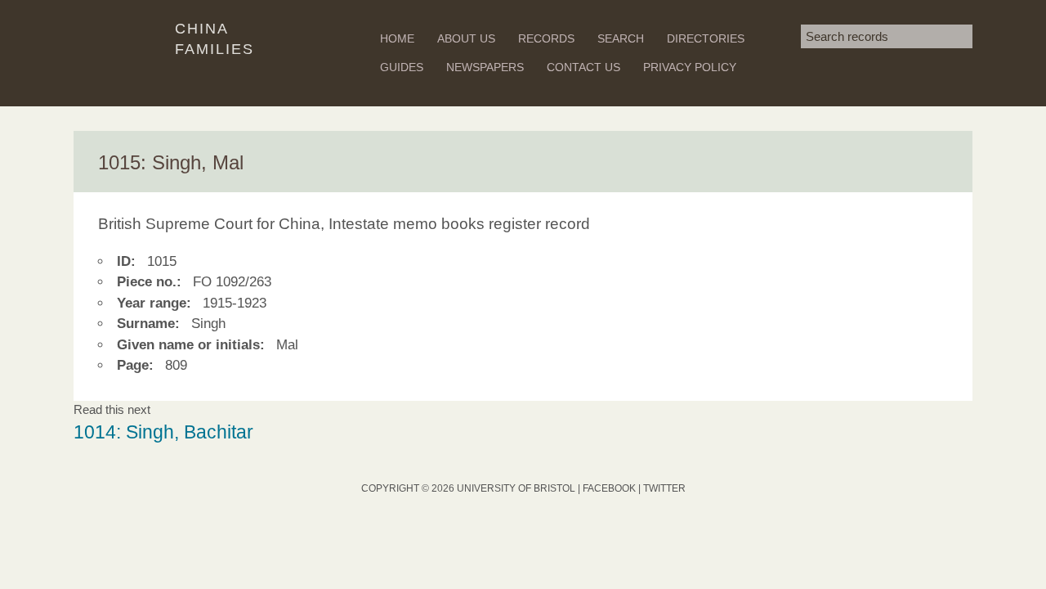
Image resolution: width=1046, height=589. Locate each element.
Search (620, 38)
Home (397, 38)
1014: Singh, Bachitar (163, 432)
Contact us (583, 67)
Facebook (609, 488)
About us (466, 38)
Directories (705, 38)
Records (546, 38)
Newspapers (485, 67)
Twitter (664, 488)
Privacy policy (689, 67)
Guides (401, 67)
